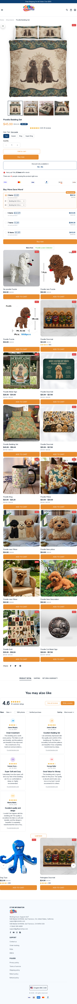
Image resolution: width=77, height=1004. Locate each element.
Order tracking (14, 945)
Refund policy (14, 978)
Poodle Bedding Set (13, 750)
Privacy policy (14, 962)
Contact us (13, 941)
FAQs (11, 949)
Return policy (14, 974)
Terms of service (15, 966)
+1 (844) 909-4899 (16, 926)
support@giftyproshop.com (19, 929)
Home (2, 20)
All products (10, 20)
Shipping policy (15, 970)
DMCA (12, 953)
